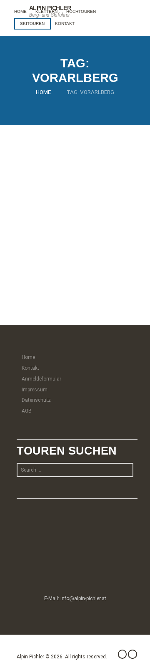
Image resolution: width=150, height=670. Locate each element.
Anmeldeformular (41, 379)
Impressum (35, 390)
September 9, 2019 (42, 202)
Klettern (46, 11)
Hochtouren (81, 11)
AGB (27, 411)
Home (20, 11)
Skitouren (32, 23)
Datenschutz (36, 400)
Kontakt (65, 23)
